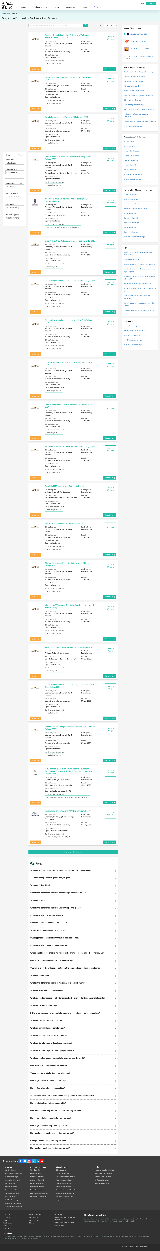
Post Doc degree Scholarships (134, 105)
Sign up (151, 4)
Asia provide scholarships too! (134, 259)
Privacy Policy (33, 1217)
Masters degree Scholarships (133, 81)
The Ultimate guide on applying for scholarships (140, 264)
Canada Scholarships (131, 160)
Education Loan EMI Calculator (104, 1170)
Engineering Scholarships (13, 1180)
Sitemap (32, 1223)
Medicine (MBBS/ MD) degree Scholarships (138, 95)
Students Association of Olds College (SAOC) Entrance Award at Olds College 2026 (67, 36)
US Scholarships (35, 1170)
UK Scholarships (129, 146)
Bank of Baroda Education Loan (66, 1177)
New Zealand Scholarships (133, 174)
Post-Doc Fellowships (12, 1200)
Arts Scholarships (11, 1170)
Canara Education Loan (63, 1183)
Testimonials (8, 1223)
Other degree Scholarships (133, 126)
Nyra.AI (97, 7)
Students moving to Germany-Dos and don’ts (139, 310)
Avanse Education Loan (64, 1180)
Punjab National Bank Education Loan (68, 1190)
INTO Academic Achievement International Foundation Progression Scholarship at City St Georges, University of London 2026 (68, 771)
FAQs (5, 1226)
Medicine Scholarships (131, 222)
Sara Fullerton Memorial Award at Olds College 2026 (66, 117)
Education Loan (61, 1170)
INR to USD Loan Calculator (103, 1173)
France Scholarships (130, 170)
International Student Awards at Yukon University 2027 (67, 811)
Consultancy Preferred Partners (64, 1222)
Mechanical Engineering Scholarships (136, 208)
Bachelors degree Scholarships (134, 77)
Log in (142, 4)
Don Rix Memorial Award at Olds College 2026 (64, 523)
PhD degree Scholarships (132, 100)
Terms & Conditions (35, 1214)
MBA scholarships (11, 1186)
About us (7, 1217)
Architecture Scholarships (13, 1173)
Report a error (59, 1225)
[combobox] (14, 163)
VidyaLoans (60, 1200)
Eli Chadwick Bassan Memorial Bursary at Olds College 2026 (70, 446)
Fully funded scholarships (132, 335)
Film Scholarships (130, 213)
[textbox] (6, 176)
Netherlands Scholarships (132, 179)
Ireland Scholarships (130, 165)
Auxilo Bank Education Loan (65, 1193)
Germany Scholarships (131, 151)
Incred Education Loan (63, 1186)
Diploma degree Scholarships (134, 91)
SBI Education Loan (62, 1173)
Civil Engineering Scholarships (134, 204)
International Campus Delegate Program (64, 1219)
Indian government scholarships (134, 330)
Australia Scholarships (131, 156)
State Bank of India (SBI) (138, 34)
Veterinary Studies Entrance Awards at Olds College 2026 (68, 647)
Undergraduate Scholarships (14, 1190)
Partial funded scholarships (133, 340)
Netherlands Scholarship (38, 1196)
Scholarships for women (13, 1203)
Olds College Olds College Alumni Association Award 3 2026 (70, 241)
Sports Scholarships (130, 194)
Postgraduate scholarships (13, 1206)
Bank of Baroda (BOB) (138, 41)
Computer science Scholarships (134, 237)
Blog (5, 1220)
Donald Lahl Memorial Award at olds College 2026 (66, 486)
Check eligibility (109, 69)
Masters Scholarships (12, 1193)
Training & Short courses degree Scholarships (139, 109)
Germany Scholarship (37, 1177)
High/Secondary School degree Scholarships (139, 72)
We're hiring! (8, 1214)
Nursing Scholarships (131, 199)
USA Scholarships (130, 141)
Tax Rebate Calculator (102, 1180)
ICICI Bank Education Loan (64, 1196)
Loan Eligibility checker (102, 1183)
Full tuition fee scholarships (133, 345)
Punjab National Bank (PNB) (139, 49)
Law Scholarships (130, 227)
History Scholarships (131, 232)
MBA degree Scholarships (132, 86)
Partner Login (58, 1214)
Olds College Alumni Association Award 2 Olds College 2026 (70, 280)
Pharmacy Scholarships (131, 218)
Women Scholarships (131, 326)
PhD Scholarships (10, 1196)
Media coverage (34, 1220)
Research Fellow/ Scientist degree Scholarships (140, 121)
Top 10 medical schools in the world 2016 (138, 284)
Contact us (7, 1228)
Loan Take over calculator (103, 1177)
